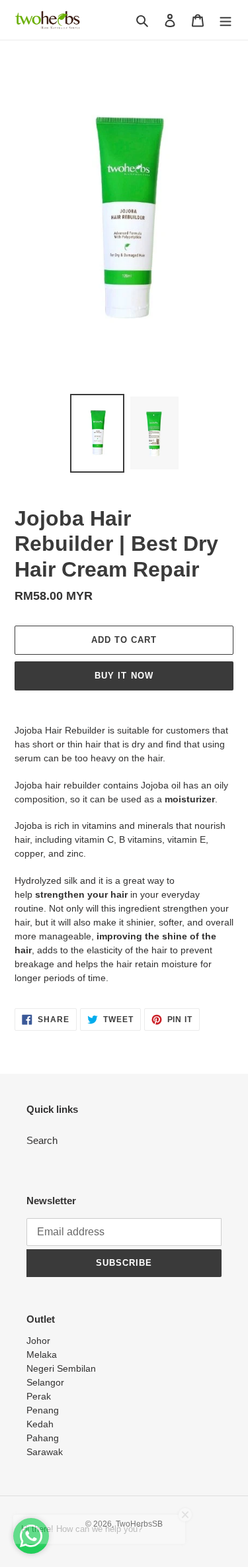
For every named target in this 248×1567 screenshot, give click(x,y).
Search (42, 1140)
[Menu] (225, 20)
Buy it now (124, 676)
